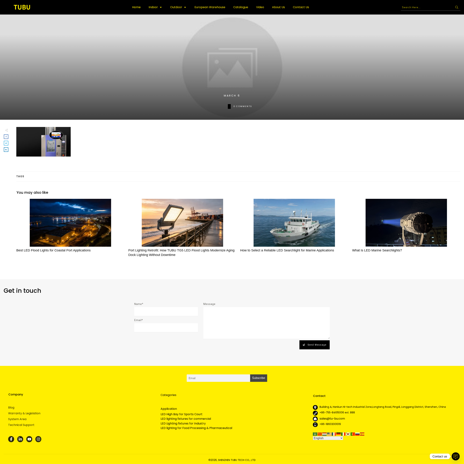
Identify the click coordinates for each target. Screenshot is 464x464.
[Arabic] (315, 433)
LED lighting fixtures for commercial (186, 419)
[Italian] (343, 433)
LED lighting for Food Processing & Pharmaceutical (196, 428)
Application (169, 409)
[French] (334, 433)
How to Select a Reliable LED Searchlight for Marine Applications (294, 230)
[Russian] (357, 433)
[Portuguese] (353, 433)
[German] (338, 433)
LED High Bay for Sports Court (181, 414)
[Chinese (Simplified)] (320, 433)
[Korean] (348, 433)
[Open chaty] (456, 456)
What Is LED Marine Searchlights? (406, 230)
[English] (329, 433)
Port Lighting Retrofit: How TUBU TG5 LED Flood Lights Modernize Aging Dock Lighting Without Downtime (182, 230)
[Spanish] (362, 433)
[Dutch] (324, 433)
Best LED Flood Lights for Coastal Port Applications (70, 230)
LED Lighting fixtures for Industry (183, 424)
